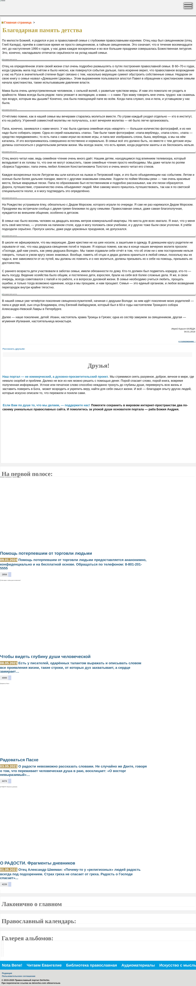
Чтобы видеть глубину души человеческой (45, 656)
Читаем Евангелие (44, 965)
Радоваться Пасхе (19, 759)
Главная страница (17, 22)
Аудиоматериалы (138, 965)
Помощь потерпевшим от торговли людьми (46, 553)
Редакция (7, 973)
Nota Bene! (12, 965)
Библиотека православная (91, 965)
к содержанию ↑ (187, 341)
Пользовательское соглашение (18, 976)
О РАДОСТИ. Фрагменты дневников (37, 863)
